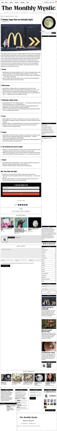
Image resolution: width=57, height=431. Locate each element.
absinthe (17, 391)
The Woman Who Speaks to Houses (50, 383)
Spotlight (44, 277)
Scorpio (26, 400)
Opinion (43, 271)
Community (44, 257)
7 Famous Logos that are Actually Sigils (47, 308)
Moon (24, 398)
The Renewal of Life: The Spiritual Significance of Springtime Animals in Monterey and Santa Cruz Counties (21, 230)
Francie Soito (24, 394)
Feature (43, 261)
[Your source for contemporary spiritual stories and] (55, 400)
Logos (14, 211)
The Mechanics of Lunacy (47, 130)
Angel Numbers (20, 391)
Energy (20, 394)
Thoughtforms (16, 408)
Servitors (22, 402)
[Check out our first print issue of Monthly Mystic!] (55, 404)
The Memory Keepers (46, 127)
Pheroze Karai (22, 400)
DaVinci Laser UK (22, 393)
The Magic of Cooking (47, 128)
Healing (16, 397)
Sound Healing (24, 402)
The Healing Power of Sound (48, 352)
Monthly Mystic (11, 16)
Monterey (17, 398)
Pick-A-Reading (45, 273)
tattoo (25, 407)
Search (43, 31)
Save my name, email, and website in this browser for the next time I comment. (18, 263)
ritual (24, 400)
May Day (22, 397)
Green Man (23, 395)
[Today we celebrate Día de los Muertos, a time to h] (45, 404)
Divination (18, 394)
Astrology (44, 251)
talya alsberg (21, 407)
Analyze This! (44, 250)
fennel (22, 394)
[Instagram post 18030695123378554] (45, 407)
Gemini (43, 263)
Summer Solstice (23, 405)
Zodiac (43, 281)
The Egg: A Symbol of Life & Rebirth (33, 229)
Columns (16, 16)
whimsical (23, 408)
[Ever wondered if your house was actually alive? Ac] (45, 400)
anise (24, 391)
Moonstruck (44, 125)
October (43, 269)
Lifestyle (43, 265)
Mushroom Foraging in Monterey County (47, 330)
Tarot (23, 407)
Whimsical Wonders (46, 279)
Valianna (21, 408)
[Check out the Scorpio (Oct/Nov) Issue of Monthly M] (48, 404)
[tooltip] (46, 2)
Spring (19, 405)
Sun (26, 405)
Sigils (22, 211)
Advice (43, 248)
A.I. (15, 391)
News (43, 267)
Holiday (19, 397)
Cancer (43, 253)
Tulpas (19, 408)
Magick (18, 211)
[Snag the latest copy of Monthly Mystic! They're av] (51, 400)
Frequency (17, 395)
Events (43, 259)
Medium (24, 397)
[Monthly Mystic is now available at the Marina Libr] (51, 404)
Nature (19, 400)
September (44, 275)
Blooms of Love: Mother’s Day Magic (6, 229)
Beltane (16, 393)
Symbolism (27, 211)
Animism (23, 391)
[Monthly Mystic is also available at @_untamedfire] (48, 400)
